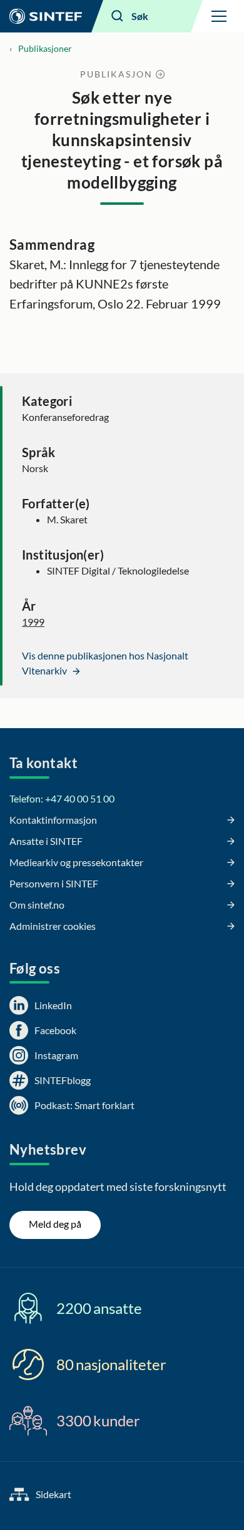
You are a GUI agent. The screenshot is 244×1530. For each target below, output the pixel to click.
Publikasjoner (45, 48)
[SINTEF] (45, 16)
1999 (33, 622)
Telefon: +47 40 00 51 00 (61, 798)
